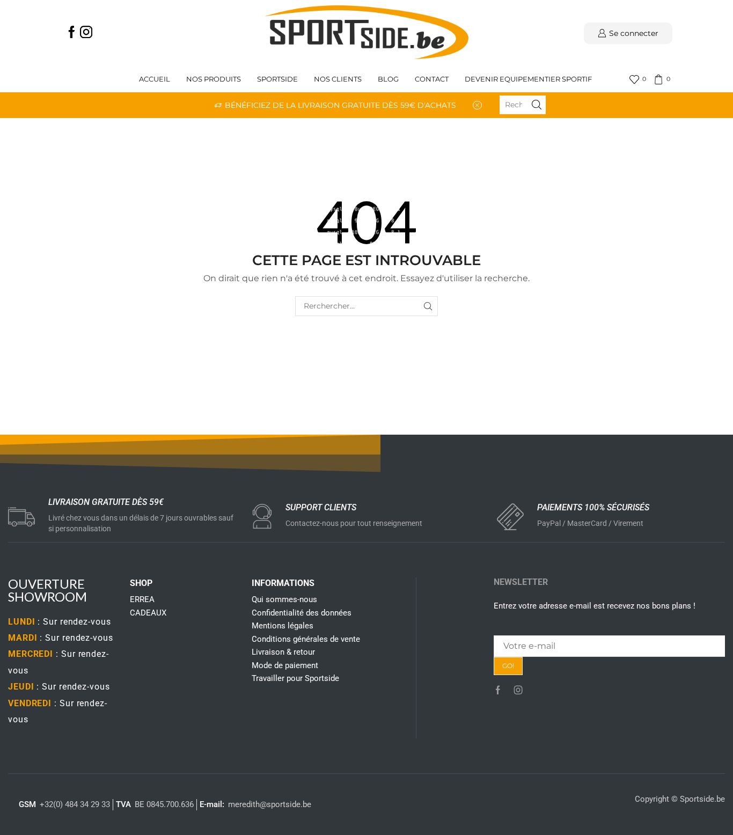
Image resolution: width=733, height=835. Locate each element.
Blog (388, 79)
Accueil (154, 79)
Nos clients (338, 79)
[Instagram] (86, 33)
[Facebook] (71, 33)
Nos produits (213, 79)
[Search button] (536, 105)
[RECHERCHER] (428, 306)
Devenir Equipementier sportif (529, 79)
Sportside (277, 79)
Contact (432, 79)
